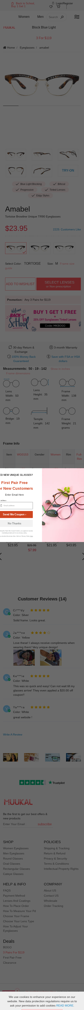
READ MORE (64, 1005)
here (31, 536)
